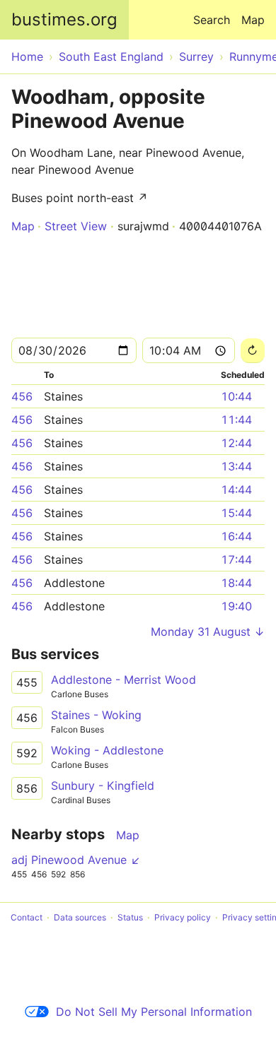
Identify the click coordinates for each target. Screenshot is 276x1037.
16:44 (236, 536)
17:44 (236, 559)
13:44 (236, 466)
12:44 (236, 443)
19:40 (236, 606)
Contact (26, 917)
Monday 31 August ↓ (208, 631)
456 (22, 396)
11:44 (236, 420)
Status (130, 917)
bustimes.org (64, 19)
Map (253, 20)
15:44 (236, 513)
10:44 (236, 396)
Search (211, 20)
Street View (76, 226)
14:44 (236, 489)
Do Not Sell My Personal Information (154, 1012)
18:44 (236, 583)
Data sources (80, 917)
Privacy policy (182, 917)
